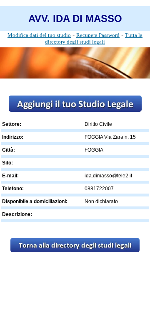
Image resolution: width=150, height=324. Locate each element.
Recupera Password (98, 35)
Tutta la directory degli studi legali (93, 38)
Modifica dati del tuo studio (39, 35)
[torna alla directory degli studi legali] (75, 249)
